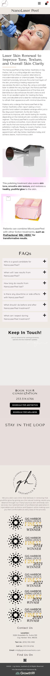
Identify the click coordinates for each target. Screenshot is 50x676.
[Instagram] (25, 660)
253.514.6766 (25, 398)
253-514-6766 (28, 646)
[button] (25, 263)
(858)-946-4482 (29, 642)
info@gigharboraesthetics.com (28, 650)
